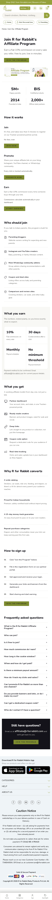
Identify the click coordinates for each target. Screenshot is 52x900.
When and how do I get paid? (18, 663)
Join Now (11, 146)
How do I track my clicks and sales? (21, 677)
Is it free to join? (12, 642)
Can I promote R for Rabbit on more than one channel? (23, 685)
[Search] (47, 15)
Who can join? (11, 635)
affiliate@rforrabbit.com (13, 373)
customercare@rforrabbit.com (38, 862)
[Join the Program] (26, 72)
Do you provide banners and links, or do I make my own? (23, 694)
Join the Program (16, 60)
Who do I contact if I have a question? (22, 710)
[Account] (35, 8)
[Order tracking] (41, 8)
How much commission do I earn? (20, 649)
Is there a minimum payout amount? (21, 670)
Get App (23, 8)
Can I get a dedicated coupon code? (21, 703)
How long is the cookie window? (20, 656)
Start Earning (14, 209)
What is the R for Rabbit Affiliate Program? (20, 627)
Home (4, 29)
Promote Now (14, 177)
